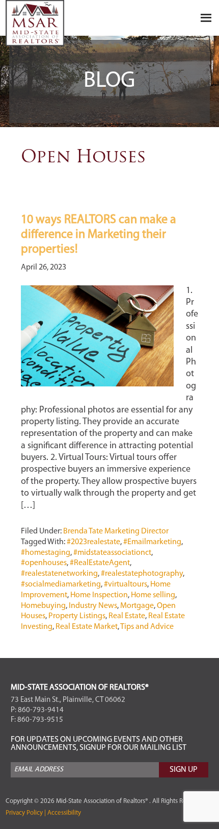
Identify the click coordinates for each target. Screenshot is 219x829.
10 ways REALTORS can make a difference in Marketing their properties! (98, 235)
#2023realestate (93, 542)
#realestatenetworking (59, 574)
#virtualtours (125, 584)
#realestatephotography (142, 574)
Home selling (153, 595)
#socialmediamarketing (61, 584)
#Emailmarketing (152, 542)
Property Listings (76, 616)
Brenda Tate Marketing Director (116, 531)
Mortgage (137, 606)
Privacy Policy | (26, 813)
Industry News (93, 606)
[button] (110, 18)
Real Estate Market (87, 627)
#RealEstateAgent (100, 563)
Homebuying (43, 606)
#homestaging (45, 553)
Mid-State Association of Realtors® (56, 23)
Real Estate (126, 616)
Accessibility (63, 813)
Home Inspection (99, 595)
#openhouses (44, 563)
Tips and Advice (147, 627)
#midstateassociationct (112, 553)
